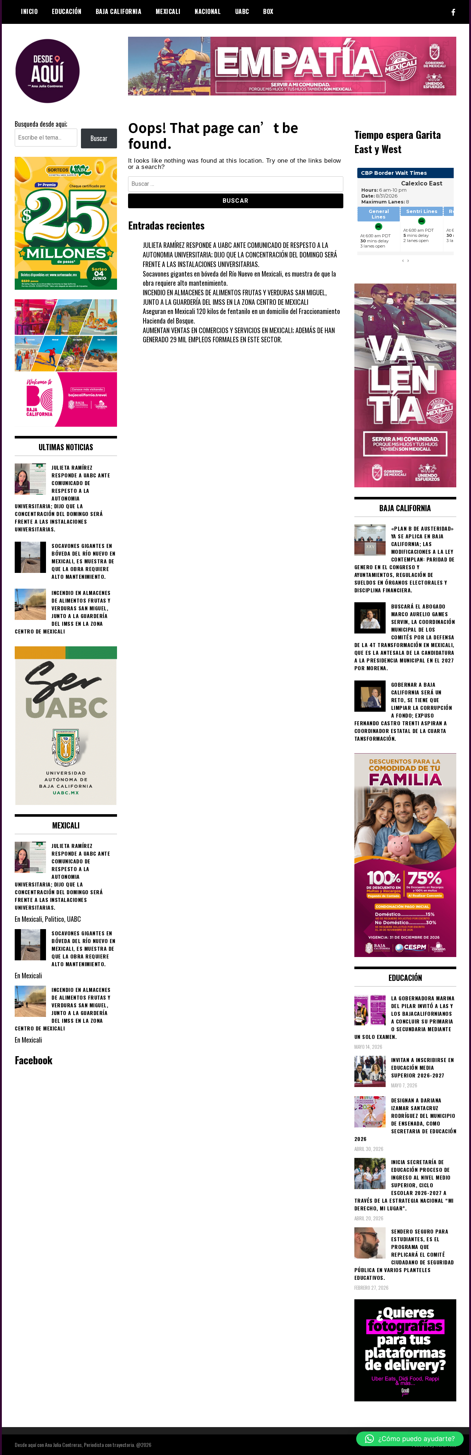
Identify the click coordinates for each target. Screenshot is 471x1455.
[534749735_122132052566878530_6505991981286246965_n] (405, 1398)
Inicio (29, 11)
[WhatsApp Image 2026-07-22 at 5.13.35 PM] (405, 484)
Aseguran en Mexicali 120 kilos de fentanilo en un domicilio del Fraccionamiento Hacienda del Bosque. (241, 315)
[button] (410, 1438)
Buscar (99, 138)
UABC (242, 11)
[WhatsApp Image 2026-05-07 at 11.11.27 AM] (66, 287)
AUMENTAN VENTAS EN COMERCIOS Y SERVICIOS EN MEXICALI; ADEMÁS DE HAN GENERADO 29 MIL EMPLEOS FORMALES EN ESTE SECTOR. (239, 334)
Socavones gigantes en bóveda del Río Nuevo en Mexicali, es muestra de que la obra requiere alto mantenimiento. (239, 278)
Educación (67, 11)
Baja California (119, 11)
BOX (268, 11)
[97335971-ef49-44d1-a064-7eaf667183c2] (292, 92)
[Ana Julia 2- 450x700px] (66, 802)
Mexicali (168, 11)
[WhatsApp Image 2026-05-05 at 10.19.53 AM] (66, 424)
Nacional (208, 11)
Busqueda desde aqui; (41, 124)
